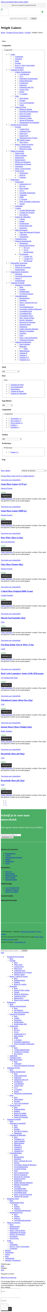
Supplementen (20, 270)
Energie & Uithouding (22, 217)
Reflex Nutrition (6, 731)
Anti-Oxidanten (24, 344)
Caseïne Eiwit (24, 129)
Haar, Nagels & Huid (26, 318)
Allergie (17, 1206)
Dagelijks (15, 427)
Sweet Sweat (19, 171)
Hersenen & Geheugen (27, 322)
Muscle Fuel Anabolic (21, 1000)
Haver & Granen (25, 114)
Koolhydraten (24, 223)
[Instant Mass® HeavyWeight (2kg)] (17, 719)
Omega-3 (18, 278)
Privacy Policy (39, 937)
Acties (13, 54)
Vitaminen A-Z (24, 360)
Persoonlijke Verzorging (19, 263)
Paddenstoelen (24, 292)
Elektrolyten (23, 243)
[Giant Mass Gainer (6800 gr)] (17, 503)
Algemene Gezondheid (23, 285)
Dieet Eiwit (23, 133)
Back (11, 959)
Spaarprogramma (11, 879)
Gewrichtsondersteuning (23, 276)
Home (3, 32)
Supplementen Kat (16, 1212)
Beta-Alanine (24, 188)
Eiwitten (28, 32)
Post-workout (17, 423)
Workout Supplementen (23, 241)
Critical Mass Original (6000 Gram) (17, 591)
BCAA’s (17, 1030)
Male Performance (21, 230)
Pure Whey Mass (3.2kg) (12, 537)
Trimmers (22, 177)
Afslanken (18, 59)
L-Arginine (23, 199)
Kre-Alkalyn (23, 215)
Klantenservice (10, 853)
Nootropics (23, 228)
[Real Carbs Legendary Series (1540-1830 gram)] (23, 663)
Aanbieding (19, 57)
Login (7, 863)
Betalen (7, 859)
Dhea (21, 287)
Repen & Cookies (25, 118)
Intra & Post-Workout (26, 245)
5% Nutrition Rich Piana (9, 678)
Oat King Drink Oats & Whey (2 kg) (17, 645)
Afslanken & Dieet (17, 70)
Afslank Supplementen (23, 72)
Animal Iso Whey (20, 996)
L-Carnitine (23, 94)
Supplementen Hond (17, 1203)
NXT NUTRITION (8, 542)
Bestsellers (13, 986)
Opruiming (13, 1248)
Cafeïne (22, 219)
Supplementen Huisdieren (20, 272)
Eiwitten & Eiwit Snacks (15, 32)
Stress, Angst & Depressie (28, 338)
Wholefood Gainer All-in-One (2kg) (17, 700)
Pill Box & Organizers (22, 162)
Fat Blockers (23, 83)
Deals (17, 61)
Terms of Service (8, 939)
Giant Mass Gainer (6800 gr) (14, 511)
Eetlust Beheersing (25, 81)
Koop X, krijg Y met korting (25, 65)
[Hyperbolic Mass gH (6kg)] (15, 745)
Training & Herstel (17, 391)
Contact (8, 855)
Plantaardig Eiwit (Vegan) (28, 138)
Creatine (18, 208)
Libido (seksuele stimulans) (28, 329)
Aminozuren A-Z (25, 184)
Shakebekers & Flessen (23, 164)
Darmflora (23, 300)
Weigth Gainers (24, 140)
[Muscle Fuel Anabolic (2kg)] (14, 610)
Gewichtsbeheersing (26, 307)
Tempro (16, 992)
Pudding (17, 982)
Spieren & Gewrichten (23, 267)
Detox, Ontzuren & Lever (28, 302)
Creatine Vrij (28, 259)
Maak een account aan (8, 1277)
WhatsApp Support (12, 890)
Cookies (3, 934)
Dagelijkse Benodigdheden (28, 111)
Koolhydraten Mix (25, 226)
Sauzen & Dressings (26, 120)
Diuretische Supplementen (28, 78)
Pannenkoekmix (25, 116)
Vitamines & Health (17, 283)
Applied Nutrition (7, 595)
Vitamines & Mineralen (23, 342)
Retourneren (9, 861)
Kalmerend (23, 327)
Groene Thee (24, 89)
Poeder (14, 452)
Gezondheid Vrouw (26, 316)
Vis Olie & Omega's (26, 294)
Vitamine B (23, 353)
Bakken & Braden (25, 109)
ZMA (26, 349)
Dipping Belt (19, 153)
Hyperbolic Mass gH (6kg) (12, 754)
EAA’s (16, 1032)
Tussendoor (16, 418)
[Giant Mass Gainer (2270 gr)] (17, 476)
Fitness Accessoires (17, 151)
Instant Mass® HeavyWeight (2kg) (16, 727)
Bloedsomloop (24, 298)
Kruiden (22, 289)
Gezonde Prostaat (20, 1169)
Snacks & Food (20, 107)
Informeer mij (6, 496)
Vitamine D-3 (24, 357)
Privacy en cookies (11, 892)
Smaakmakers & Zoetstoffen (29, 122)
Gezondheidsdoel (21, 296)
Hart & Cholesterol (26, 320)
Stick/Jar (22, 175)
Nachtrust (22, 333)
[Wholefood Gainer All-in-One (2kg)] (19, 692)
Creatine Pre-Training (26, 212)
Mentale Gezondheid (26, 331)
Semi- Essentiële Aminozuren (29, 201)
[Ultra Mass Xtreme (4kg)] (16, 556)
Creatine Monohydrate (27, 210)
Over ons (8, 872)
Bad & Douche (20, 265)
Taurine (22, 204)
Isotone (21, 221)
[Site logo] (5, 15)
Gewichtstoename (17, 387)
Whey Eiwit (23, 142)
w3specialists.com (19, 942)
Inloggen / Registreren (13, 1260)
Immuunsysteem (25, 324)
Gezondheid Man (25, 313)
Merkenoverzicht (11, 876)
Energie (22, 305)
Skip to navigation (7, 2)
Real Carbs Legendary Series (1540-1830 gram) (22, 673)
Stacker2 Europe (6, 488)
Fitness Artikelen (21, 155)
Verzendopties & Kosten (13, 857)
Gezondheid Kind (25, 311)
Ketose (21, 92)
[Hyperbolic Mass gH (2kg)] (15, 772)
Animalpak (19, 206)
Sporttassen (19, 166)
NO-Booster (28, 261)
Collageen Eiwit (25, 131)
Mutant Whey (19, 998)
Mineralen (22, 346)
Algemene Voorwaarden (28, 931)
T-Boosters (23, 234)
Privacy (39, 931)
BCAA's (22, 186)
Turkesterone (23, 237)
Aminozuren (19, 182)
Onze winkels (10, 874)
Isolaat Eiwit (23, 136)
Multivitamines (24, 351)
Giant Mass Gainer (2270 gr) (14, 484)
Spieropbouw (15, 389)
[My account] (39, 11)
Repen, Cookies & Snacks (24, 144)
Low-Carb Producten (26, 103)
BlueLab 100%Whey (21, 994)
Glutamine (23, 195)
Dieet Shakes (24, 98)
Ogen (21, 335)
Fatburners (23, 85)
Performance (19, 68)
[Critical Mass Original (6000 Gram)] (16, 583)
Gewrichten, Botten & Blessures (30, 309)
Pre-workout (16, 421)
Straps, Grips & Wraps (23, 169)
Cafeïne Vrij (28, 256)
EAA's (21, 190)
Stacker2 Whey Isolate (22, 990)
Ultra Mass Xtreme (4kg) (12, 564)
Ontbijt (14, 425)
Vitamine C (23, 355)
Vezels (21, 105)
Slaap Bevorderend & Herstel (29, 232)
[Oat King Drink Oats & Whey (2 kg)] (21, 636)
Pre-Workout (23, 254)
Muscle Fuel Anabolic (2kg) (13, 618)
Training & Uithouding (19, 393)
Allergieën (18, 274)
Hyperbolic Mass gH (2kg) (12, 780)
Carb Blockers (24, 74)
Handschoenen (20, 160)
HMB (21, 197)
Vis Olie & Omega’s (21, 1131)
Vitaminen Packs (21, 239)
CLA (21, 76)
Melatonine (18, 1133)
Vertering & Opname (26, 340)
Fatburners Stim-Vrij (26, 87)
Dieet (17, 96)
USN (2, 622)
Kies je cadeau (10, 878)
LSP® (3, 649)
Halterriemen (19, 158)
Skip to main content (21, 2)
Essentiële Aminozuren (27, 193)
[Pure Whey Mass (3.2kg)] (19, 529)
